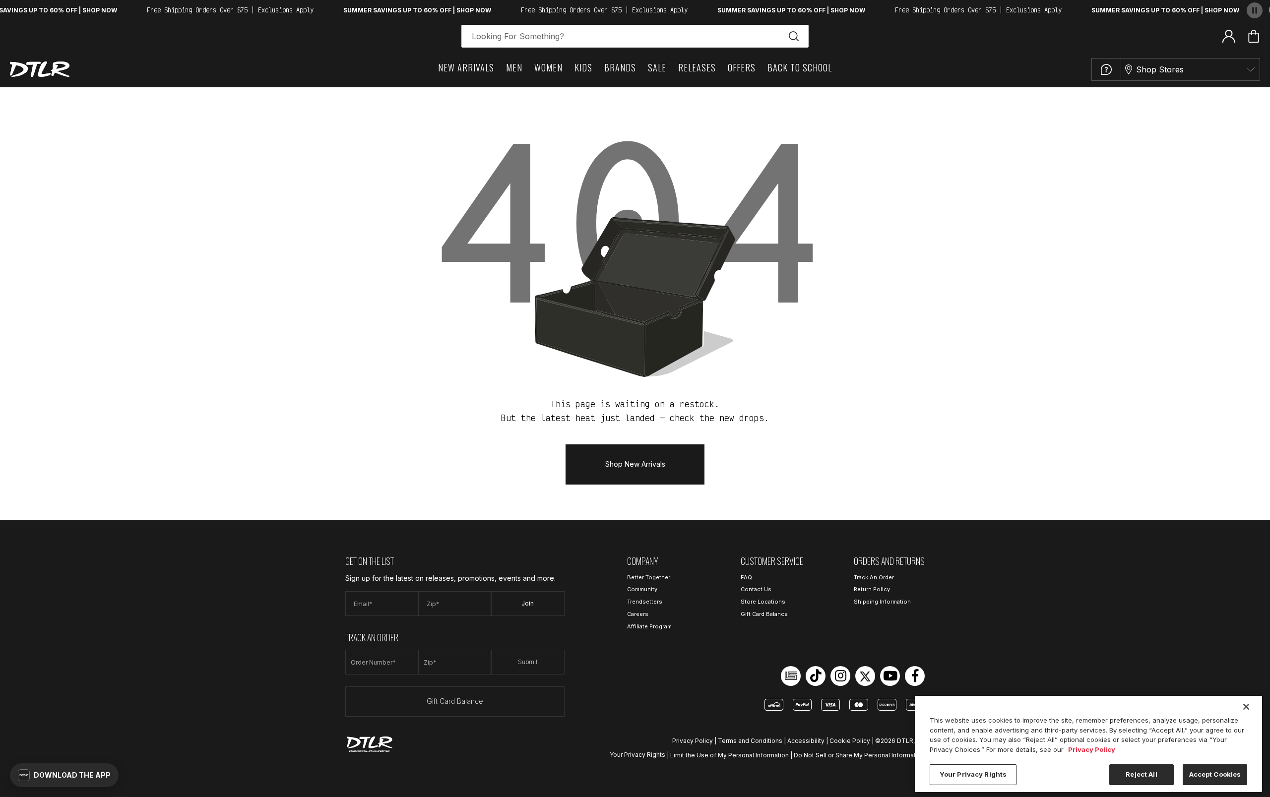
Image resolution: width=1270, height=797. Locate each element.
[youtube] (890, 676)
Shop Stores (1160, 69)
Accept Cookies (1215, 774)
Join (527, 603)
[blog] (791, 676)
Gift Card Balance (455, 701)
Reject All (1141, 774)
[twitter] (865, 676)
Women (548, 67)
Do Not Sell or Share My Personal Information (859, 754)
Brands (620, 67)
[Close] (1246, 707)
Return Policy (872, 589)
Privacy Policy (692, 740)
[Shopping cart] (1253, 36)
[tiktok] (816, 676)
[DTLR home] (39, 69)
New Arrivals (466, 67)
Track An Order (874, 577)
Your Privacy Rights (637, 754)
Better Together (648, 577)
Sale (657, 67)
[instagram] (840, 676)
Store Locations (763, 601)
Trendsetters (644, 601)
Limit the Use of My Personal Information (729, 754)
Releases (697, 67)
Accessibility (806, 740)
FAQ (746, 577)
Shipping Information (882, 601)
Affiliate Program (649, 626)
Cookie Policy (849, 740)
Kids (583, 67)
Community (642, 589)
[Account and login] (1228, 36)
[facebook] (915, 676)
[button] (64, 775)
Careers (637, 614)
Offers (742, 67)
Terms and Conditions (750, 740)
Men (514, 67)
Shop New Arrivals (635, 464)
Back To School (799, 67)
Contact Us (756, 589)
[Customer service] (1106, 69)
